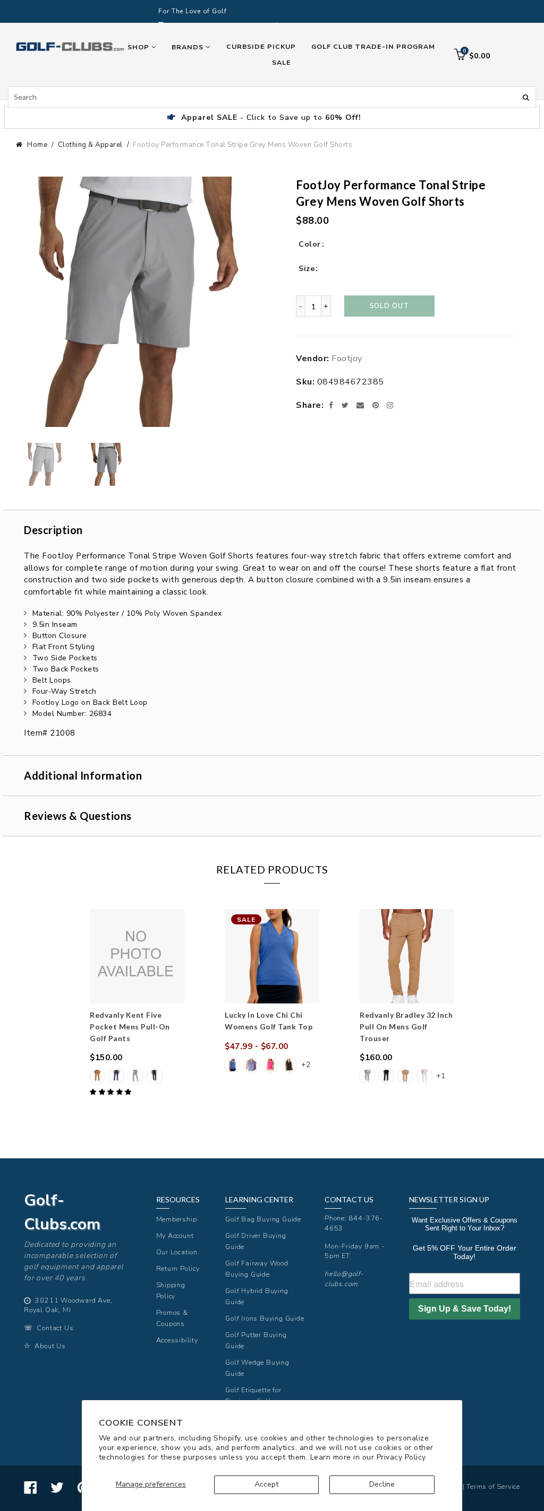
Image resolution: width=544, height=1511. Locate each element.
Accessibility (177, 1339)
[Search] (526, 96)
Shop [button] (139, 46)
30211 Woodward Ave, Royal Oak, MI (68, 1305)
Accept (266, 1484)
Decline (382, 1484)
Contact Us (55, 1327)
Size (306, 269)
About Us (50, 1345)
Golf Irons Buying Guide (264, 1318)
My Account (175, 1235)
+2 (305, 1065)
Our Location (177, 1251)
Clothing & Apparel (90, 145)
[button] (111, 1092)
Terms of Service (493, 1486)
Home (37, 145)
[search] (272, 97)
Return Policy (178, 1268)
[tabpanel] (137, 1004)
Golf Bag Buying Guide (263, 1219)
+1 (440, 1076)
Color (310, 244)
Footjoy (347, 358)
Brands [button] (189, 46)
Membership (176, 1219)
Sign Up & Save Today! (464, 1308)
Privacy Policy (401, 1457)
